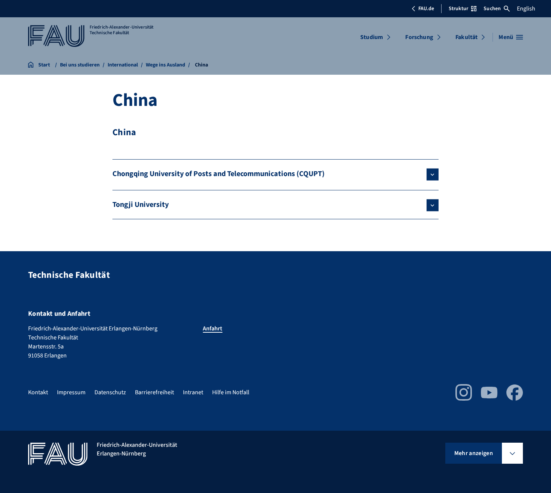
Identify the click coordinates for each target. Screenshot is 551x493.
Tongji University (140, 204)
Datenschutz (110, 392)
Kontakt (38, 392)
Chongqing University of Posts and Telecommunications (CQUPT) (218, 174)
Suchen (492, 8)
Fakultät (466, 37)
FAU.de (426, 8)
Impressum (71, 392)
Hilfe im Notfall (230, 392)
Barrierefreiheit (154, 392)
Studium (371, 37)
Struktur (458, 8)
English (526, 9)
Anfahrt (212, 328)
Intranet (193, 392)
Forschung (419, 37)
